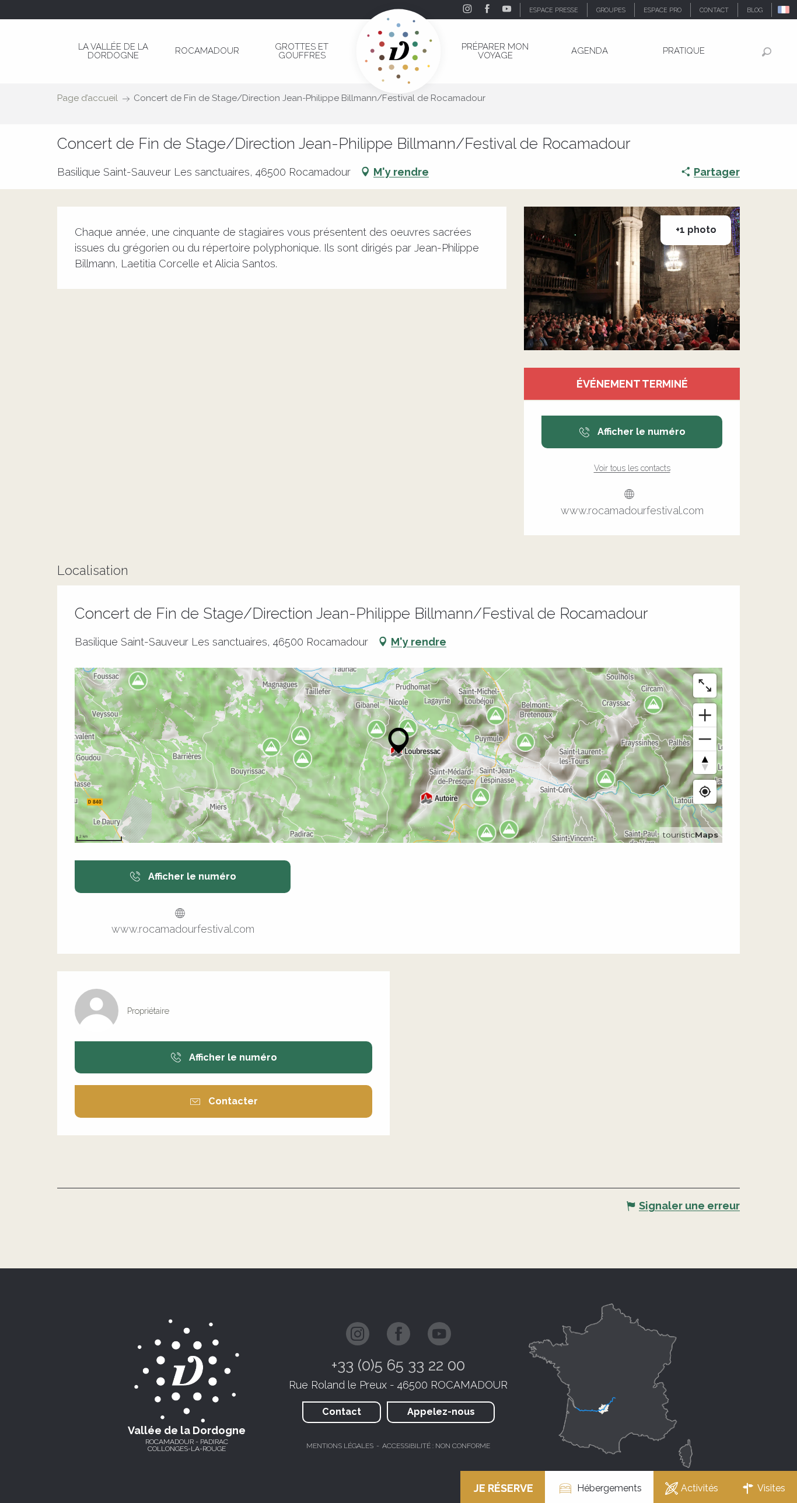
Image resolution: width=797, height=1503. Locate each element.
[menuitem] (113, 51)
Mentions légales (339, 1445)
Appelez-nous (441, 1411)
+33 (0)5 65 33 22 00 (398, 1365)
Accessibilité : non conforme (436, 1445)
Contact (341, 1411)
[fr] (784, 9)
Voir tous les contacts (632, 468)
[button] (784, 9)
